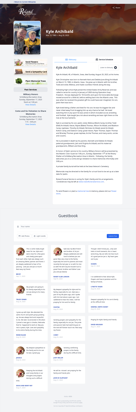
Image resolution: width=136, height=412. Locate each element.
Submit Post (113, 236)
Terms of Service (74, 402)
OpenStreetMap (70, 406)
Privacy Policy (62, 402)
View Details (30, 105)
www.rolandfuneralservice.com (91, 182)
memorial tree (83, 191)
